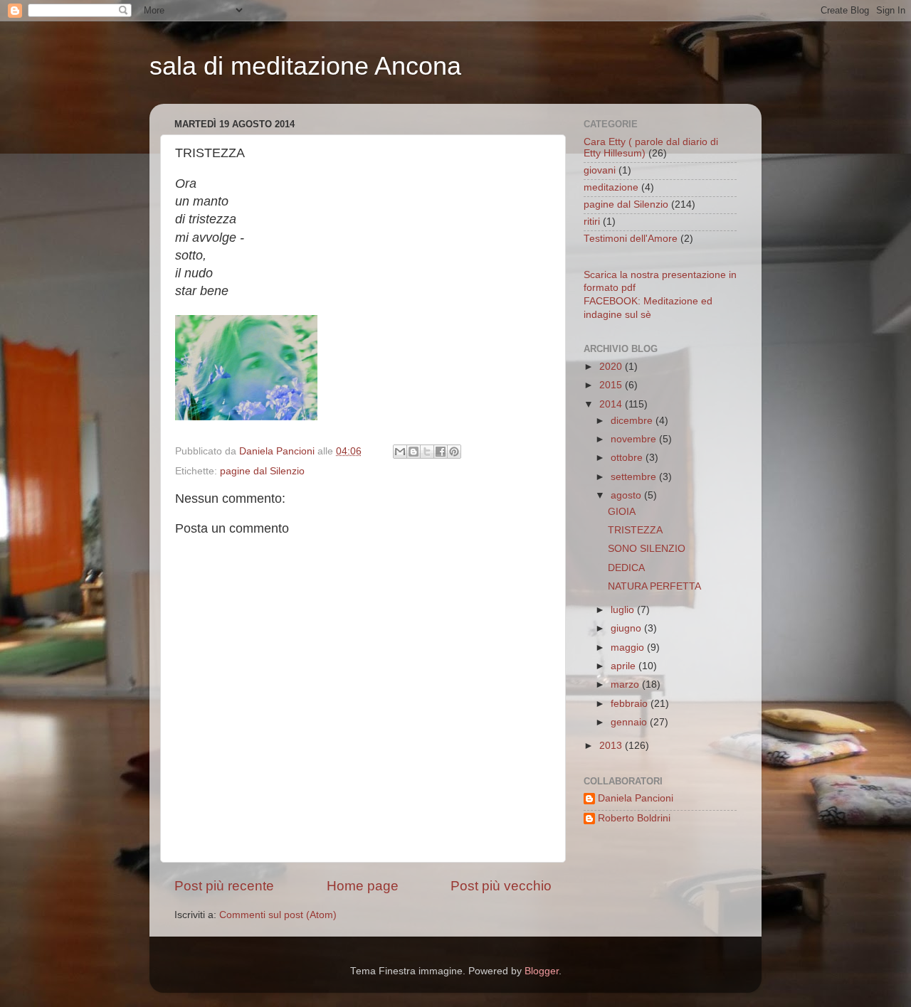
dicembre (633, 420)
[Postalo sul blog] (413, 451)
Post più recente (224, 885)
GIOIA (622, 511)
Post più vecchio (501, 885)
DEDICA (626, 568)
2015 (612, 385)
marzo (626, 684)
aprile (624, 666)
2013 (612, 745)
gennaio (630, 722)
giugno (627, 628)
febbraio (631, 703)
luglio (624, 609)
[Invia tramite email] (400, 451)
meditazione (611, 187)
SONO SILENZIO (646, 548)
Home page (363, 885)
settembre (635, 476)
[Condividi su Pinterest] (454, 451)
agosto (627, 495)
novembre (635, 439)
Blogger (542, 971)
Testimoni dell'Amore (631, 238)
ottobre (628, 457)
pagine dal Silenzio (262, 471)
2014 (612, 404)
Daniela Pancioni (635, 798)
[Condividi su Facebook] (440, 451)
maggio (629, 647)
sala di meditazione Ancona (305, 65)
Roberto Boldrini (634, 818)
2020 (612, 366)
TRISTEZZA (635, 530)
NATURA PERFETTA (654, 586)
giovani (600, 170)
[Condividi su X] (427, 451)
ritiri (592, 221)
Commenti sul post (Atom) (278, 915)
